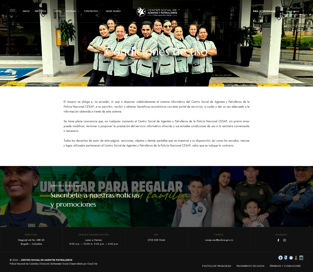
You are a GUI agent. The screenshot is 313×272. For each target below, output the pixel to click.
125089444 (268, 11)
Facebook (278, 240)
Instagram (284, 240)
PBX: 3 (257, 11)
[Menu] (12, 10)
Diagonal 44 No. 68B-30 (31, 240)
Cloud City (92, 263)
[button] (292, 11)
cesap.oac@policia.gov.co (219, 240)
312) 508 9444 (157, 240)
